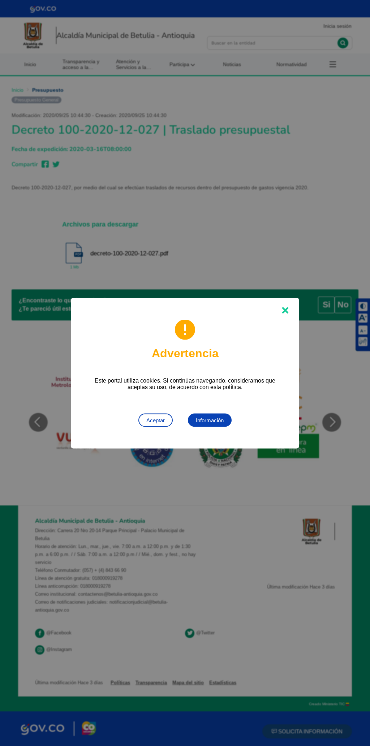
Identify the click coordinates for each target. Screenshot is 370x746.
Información (210, 420)
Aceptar (155, 420)
